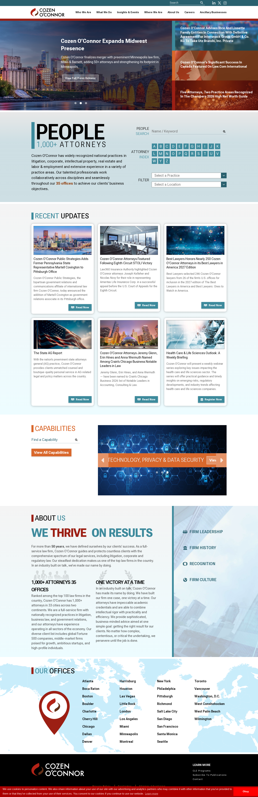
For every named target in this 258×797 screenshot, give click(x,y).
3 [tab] (86, 103)
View (213, 460)
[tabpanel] (88, 65)
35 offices (64, 183)
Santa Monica (167, 734)
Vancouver (202, 689)
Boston (87, 696)
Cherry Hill (90, 719)
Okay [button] (246, 791)
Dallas (87, 734)
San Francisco (167, 726)
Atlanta (87, 681)
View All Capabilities (51, 452)
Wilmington (202, 719)
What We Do (104, 12)
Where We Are (153, 12)
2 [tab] (80, 103)
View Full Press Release (80, 78)
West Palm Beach (207, 711)
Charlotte (89, 711)
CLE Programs (202, 771)
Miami (124, 726)
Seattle (162, 741)
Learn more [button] (151, 793)
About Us (173, 12)
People (142, 131)
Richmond (164, 704)
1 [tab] (75, 103)
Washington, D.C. (207, 696)
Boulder (88, 704)
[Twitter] (219, 3)
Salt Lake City (167, 711)
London (125, 711)
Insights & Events (128, 12)
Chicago (88, 726)
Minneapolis (129, 734)
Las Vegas (127, 696)
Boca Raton (90, 689)
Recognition (202, 564)
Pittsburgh (165, 696)
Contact (198, 779)
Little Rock (127, 704)
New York (164, 681)
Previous (103, 460)
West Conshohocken (209, 704)
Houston (126, 689)
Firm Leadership (206, 532)
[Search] (201, 2)
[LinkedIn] (213, 3)
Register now (213, 399)
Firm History (203, 548)
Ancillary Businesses (213, 12)
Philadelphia (166, 689)
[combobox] (128, 12)
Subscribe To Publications (210, 775)
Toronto (200, 681)
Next (221, 460)
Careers (189, 12)
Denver (87, 741)
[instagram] (225, 3)
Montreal (126, 741)
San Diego (164, 719)
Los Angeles (129, 719)
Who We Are (83, 12)
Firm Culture (203, 580)
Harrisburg (128, 681)
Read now (82, 307)
